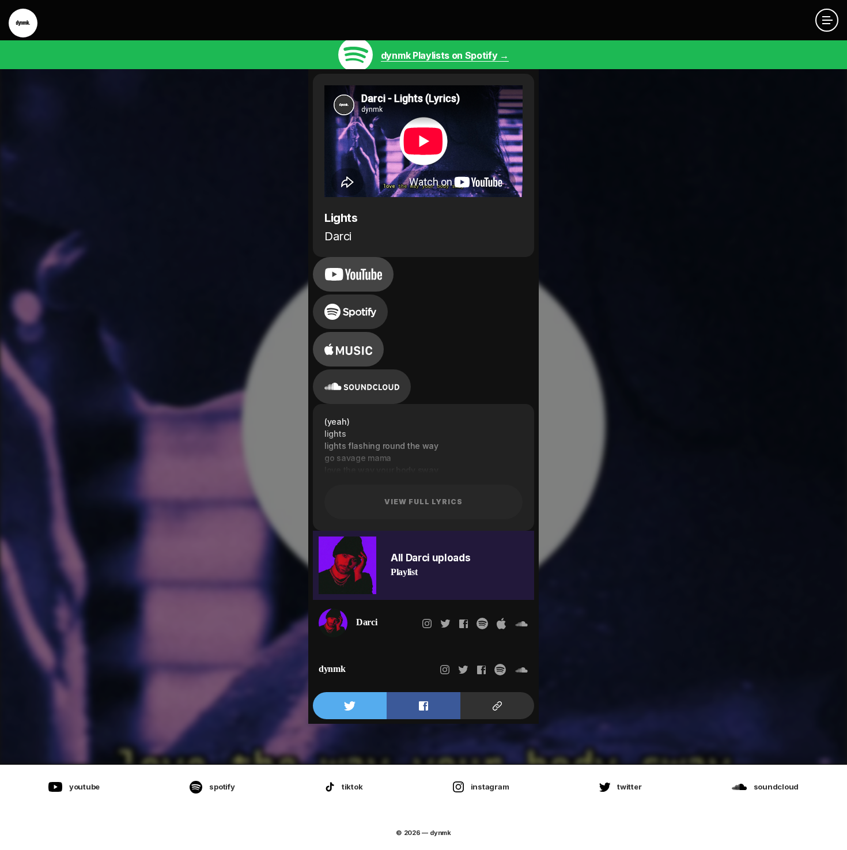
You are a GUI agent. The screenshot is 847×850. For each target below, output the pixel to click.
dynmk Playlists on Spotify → (445, 55)
